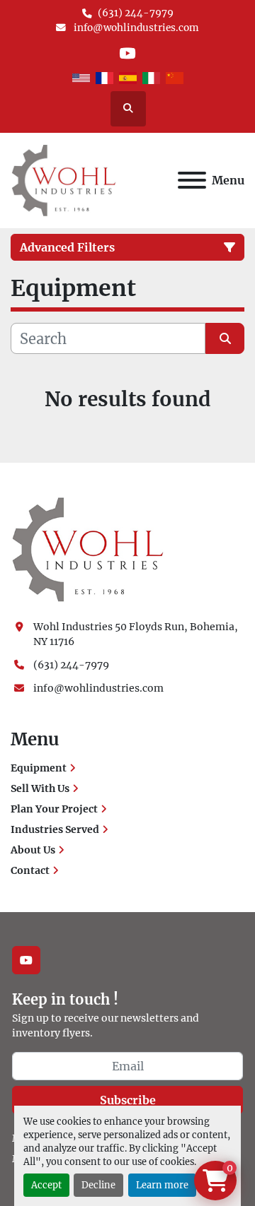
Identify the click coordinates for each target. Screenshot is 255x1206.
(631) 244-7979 (136, 13)
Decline (98, 1184)
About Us (33, 850)
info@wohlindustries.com (135, 28)
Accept (46, 1184)
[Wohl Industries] (88, 549)
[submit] (224, 338)
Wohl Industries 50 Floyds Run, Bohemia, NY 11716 (136, 634)
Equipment (39, 768)
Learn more (162, 1184)
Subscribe (128, 1100)
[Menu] (192, 180)
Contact (30, 870)
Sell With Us (40, 788)
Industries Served (55, 829)
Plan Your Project (54, 809)
